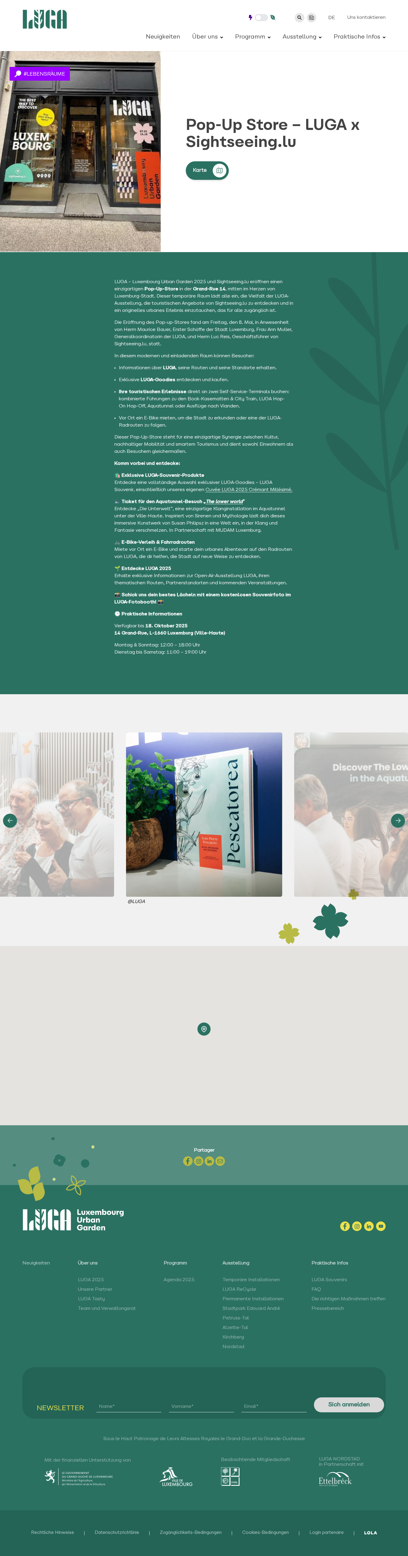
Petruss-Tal (236, 1318)
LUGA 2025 (91, 1280)
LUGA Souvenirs (329, 1280)
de (331, 18)
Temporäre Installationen (251, 1280)
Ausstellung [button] (299, 37)
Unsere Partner (95, 1289)
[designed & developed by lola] (370, 1533)
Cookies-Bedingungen (265, 1533)
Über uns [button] (205, 37)
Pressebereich (328, 1308)
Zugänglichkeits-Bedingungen (191, 1533)
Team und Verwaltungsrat (107, 1308)
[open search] (299, 17)
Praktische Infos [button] (357, 37)
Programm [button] (250, 37)
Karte (200, 170)
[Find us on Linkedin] (369, 1226)
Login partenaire (326, 1533)
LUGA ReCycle (239, 1289)
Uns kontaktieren (366, 17)
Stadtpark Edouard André (251, 1308)
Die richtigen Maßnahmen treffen (349, 1299)
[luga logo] (44, 19)
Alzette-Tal (235, 1327)
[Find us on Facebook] (345, 1226)
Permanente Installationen (253, 1299)
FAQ (316, 1289)
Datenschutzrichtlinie (117, 1533)
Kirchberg (233, 1337)
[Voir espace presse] (311, 17)
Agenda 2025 (179, 1280)
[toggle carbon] (261, 17)
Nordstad (233, 1347)
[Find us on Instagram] (357, 1226)
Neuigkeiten (163, 37)
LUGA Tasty (91, 1299)
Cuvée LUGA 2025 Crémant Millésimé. (248, 490)
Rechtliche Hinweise (52, 1533)
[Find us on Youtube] (381, 1226)
